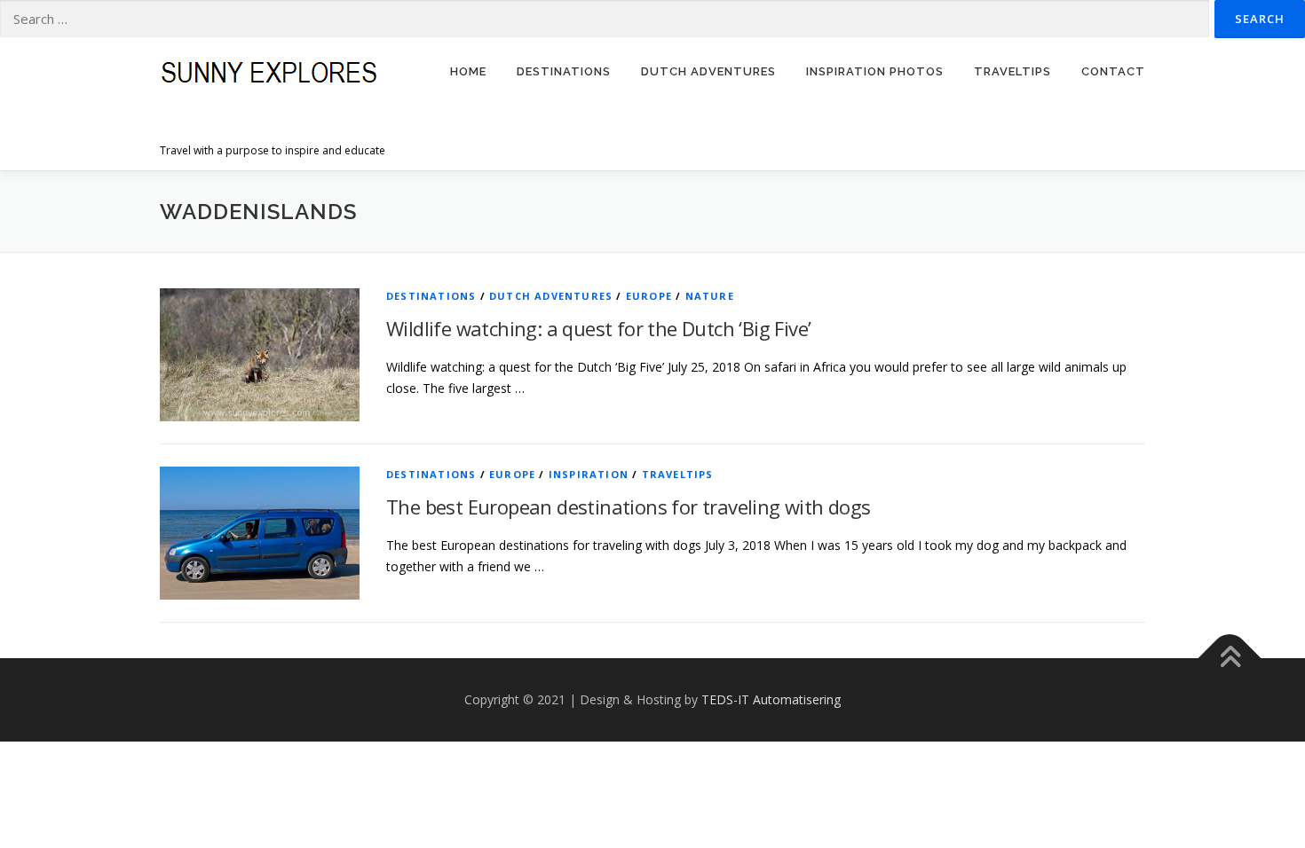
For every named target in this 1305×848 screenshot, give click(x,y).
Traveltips (678, 474)
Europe (649, 295)
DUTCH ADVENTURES (708, 71)
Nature (709, 295)
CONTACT (1113, 71)
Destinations (431, 295)
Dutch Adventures (551, 295)
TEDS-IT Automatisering (771, 699)
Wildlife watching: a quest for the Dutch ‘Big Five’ (598, 328)
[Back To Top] (1230, 658)
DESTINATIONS (564, 71)
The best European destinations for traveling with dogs (628, 506)
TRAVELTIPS (1012, 71)
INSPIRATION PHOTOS (875, 71)
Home (468, 71)
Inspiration (589, 474)
